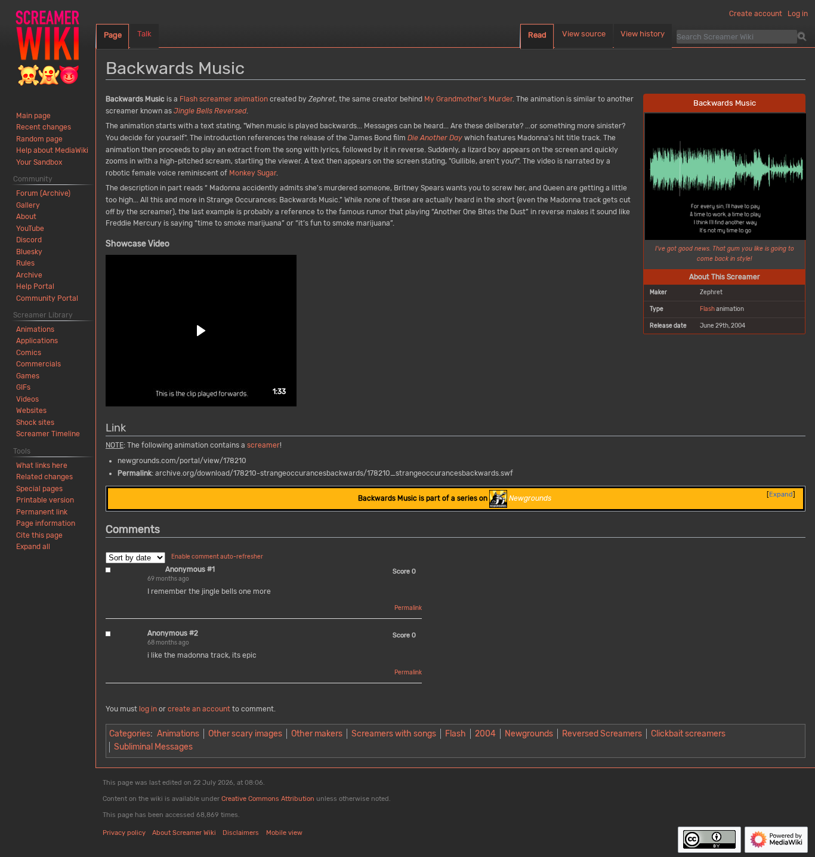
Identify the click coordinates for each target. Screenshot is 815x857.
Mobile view (284, 833)
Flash (707, 309)
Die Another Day (434, 138)
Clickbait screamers (688, 734)
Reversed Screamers (602, 734)
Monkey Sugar (252, 173)
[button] (201, 330)
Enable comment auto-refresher (217, 556)
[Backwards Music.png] (725, 176)
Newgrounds (529, 734)
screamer (215, 99)
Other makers (316, 734)
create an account (199, 709)
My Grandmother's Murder (468, 99)
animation (251, 99)
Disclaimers (241, 833)
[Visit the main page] (47, 47)
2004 (485, 734)
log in (148, 709)
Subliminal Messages (153, 747)
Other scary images (245, 734)
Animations (178, 734)
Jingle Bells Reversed (210, 111)
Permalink (408, 608)
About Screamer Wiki (184, 833)
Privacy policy (124, 833)
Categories (129, 734)
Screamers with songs (393, 734)
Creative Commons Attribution (267, 799)
